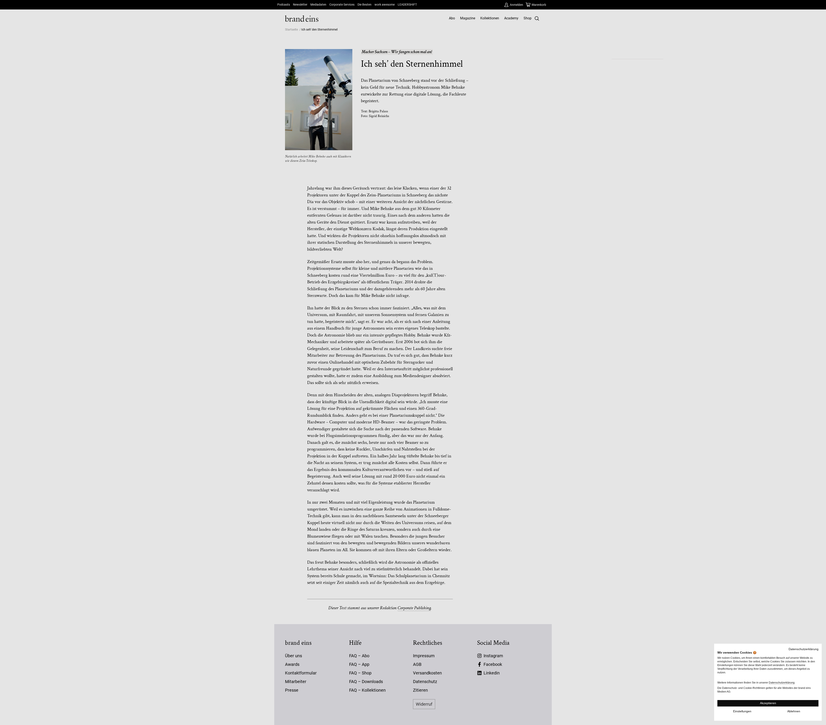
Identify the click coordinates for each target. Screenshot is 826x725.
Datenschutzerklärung (803, 649)
